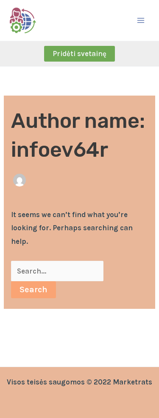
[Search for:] (57, 271)
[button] (79, 54)
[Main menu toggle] (141, 20)
